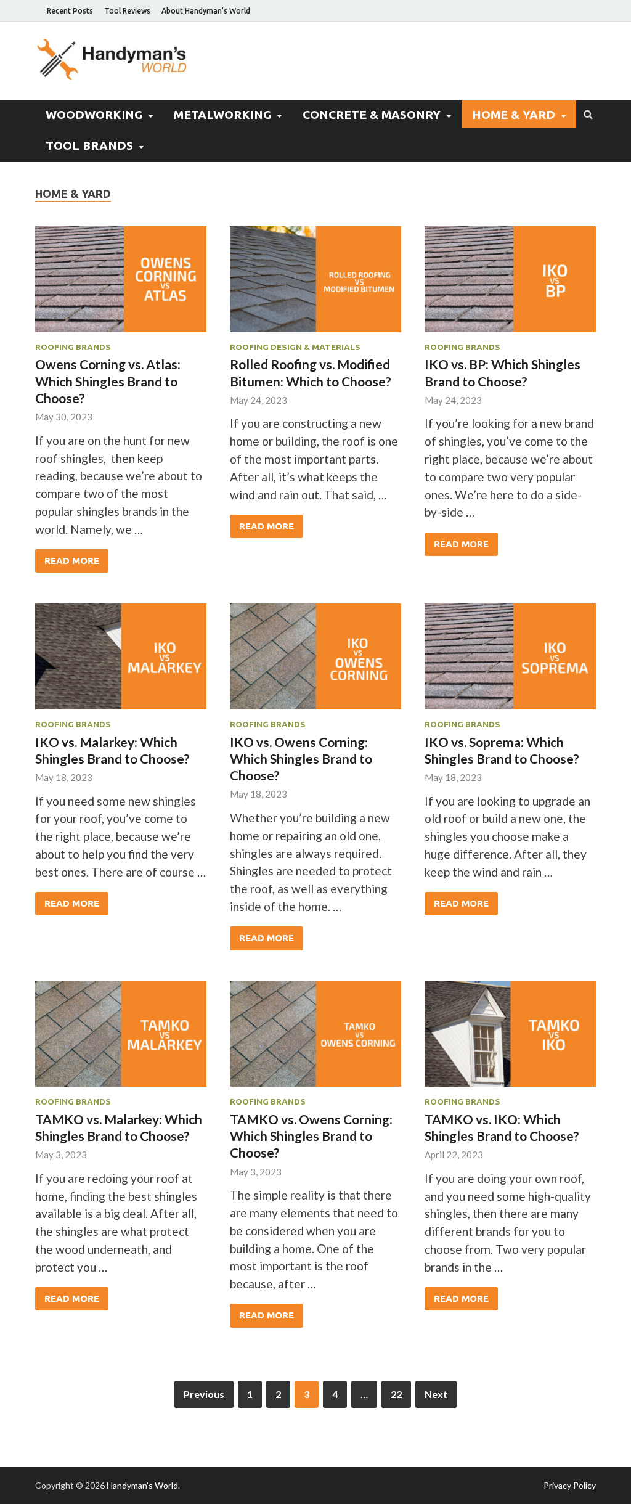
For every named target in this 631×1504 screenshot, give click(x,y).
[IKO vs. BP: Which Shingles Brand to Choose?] (510, 284)
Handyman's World (142, 1485)
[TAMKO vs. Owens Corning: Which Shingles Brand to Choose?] (315, 1039)
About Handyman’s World (205, 11)
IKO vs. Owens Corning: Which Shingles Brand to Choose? (301, 758)
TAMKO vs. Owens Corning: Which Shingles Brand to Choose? (311, 1136)
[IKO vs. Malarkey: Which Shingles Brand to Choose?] (120, 661)
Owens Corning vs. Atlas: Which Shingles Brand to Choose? (108, 381)
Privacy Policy (569, 1485)
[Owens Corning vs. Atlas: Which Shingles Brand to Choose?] (120, 284)
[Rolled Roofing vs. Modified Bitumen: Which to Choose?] (315, 284)
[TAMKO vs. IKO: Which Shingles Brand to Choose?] (510, 1039)
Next (436, 1394)
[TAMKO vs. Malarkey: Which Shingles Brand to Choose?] (120, 1039)
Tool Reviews (127, 11)
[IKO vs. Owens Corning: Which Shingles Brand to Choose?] (315, 661)
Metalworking (222, 114)
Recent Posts (70, 11)
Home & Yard (513, 114)
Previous (204, 1394)
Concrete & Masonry (372, 114)
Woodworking (94, 114)
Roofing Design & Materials (295, 347)
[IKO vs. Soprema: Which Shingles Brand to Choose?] (510, 661)
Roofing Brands (73, 347)
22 (396, 1394)
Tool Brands (89, 145)
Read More (71, 560)
